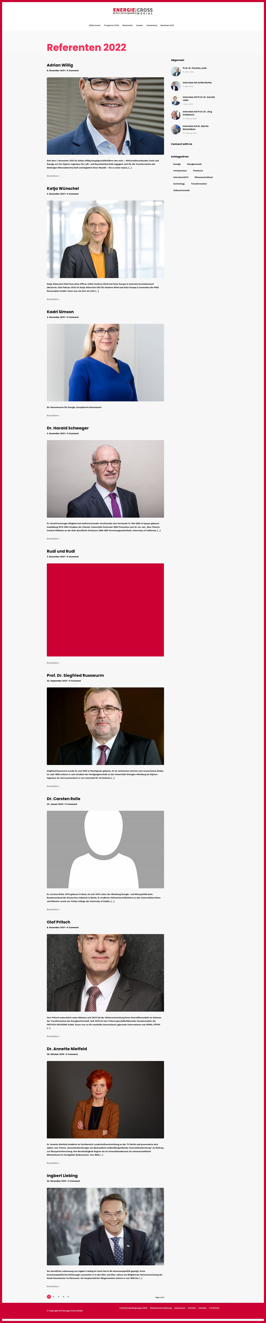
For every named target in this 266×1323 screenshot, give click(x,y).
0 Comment (73, 70)
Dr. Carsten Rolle (63, 798)
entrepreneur (180, 170)
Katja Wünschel (63, 188)
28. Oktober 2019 (55, 1054)
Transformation (199, 184)
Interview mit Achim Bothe (197, 82)
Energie (177, 164)
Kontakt (192, 1308)
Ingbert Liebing (62, 1175)
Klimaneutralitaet (204, 177)
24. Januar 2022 (55, 804)
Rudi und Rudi (61, 551)
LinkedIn (202, 1308)
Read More (53, 175)
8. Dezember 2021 (56, 927)
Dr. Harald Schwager (68, 428)
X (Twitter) (214, 1308)
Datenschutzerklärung (161, 1308)
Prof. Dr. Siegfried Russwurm (75, 675)
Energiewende (194, 164)
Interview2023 (180, 177)
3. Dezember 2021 (56, 194)
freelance (198, 170)
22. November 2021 (56, 1181)
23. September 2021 (57, 681)
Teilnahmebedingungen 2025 (133, 1308)
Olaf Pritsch (58, 922)
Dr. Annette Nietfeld (67, 1049)
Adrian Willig (60, 65)
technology (179, 184)
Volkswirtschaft (181, 190)
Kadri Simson (60, 312)
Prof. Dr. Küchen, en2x (195, 68)
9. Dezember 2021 (56, 70)
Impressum (179, 1308)
